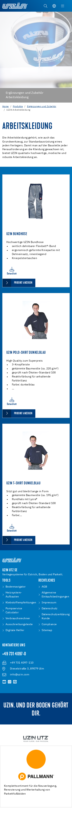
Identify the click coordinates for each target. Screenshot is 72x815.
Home (5, 106)
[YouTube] (4, 682)
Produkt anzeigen (23, 282)
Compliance (49, 624)
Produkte (18, 106)
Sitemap (47, 630)
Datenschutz (50, 608)
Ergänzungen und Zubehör (41, 106)
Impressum (49, 602)
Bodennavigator (16, 586)
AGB (44, 586)
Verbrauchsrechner (18, 618)
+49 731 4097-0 (14, 654)
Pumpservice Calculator (14, 610)
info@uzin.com (19, 674)
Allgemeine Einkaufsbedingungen (55, 594)
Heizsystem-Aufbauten (14, 594)
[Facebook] (15, 682)
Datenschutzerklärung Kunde (56, 616)
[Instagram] (10, 682)
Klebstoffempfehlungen (21, 602)
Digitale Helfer (15, 630)
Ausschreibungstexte (19, 624)
